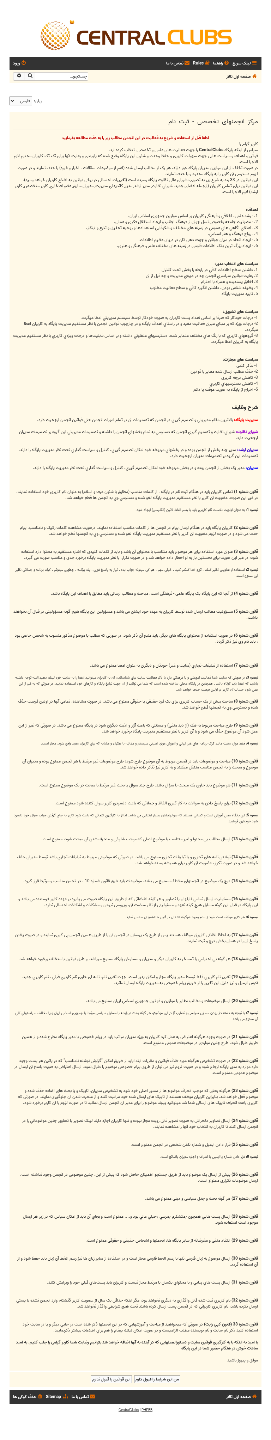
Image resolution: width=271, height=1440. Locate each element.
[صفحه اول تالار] (135, 34)
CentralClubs (129, 1410)
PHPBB (146, 1410)
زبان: (38, 101)
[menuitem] (221, 63)
